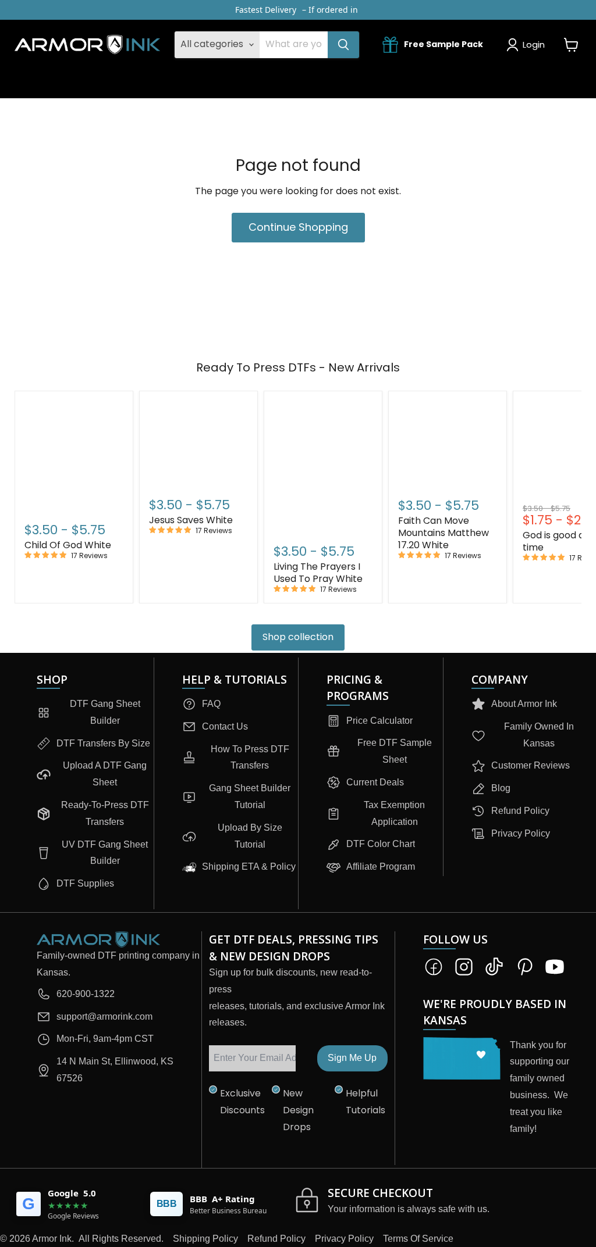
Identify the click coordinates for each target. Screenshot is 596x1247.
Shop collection (298, 637)
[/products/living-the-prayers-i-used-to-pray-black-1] (323, 466)
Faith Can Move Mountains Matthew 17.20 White (443, 533)
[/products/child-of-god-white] (73, 455)
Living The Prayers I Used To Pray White (318, 572)
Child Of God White (67, 545)
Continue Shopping (298, 227)
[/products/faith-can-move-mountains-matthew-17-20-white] (447, 443)
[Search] (343, 44)
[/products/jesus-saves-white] (198, 443)
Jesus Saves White (191, 520)
